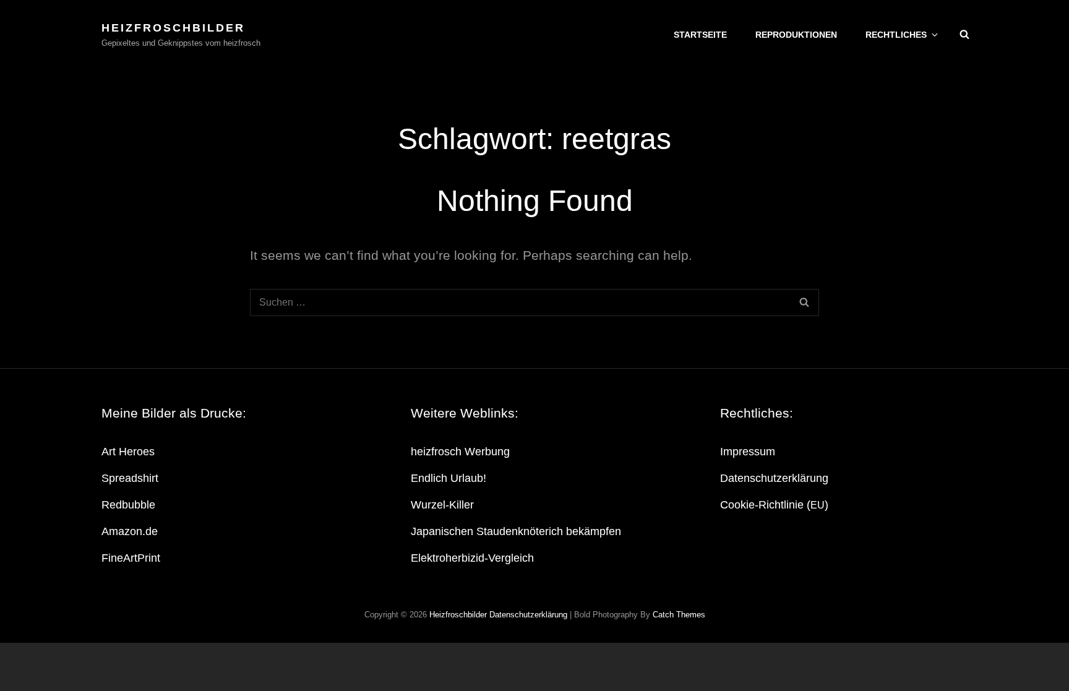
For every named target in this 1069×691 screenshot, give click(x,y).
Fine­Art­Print (130, 558)
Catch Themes (679, 614)
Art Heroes (128, 451)
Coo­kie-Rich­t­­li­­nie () (774, 505)
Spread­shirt (129, 478)
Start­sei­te (700, 35)
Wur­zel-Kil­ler (442, 505)
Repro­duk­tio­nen (796, 35)
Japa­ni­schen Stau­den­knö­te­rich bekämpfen (516, 531)
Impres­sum (747, 451)
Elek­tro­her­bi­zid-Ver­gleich (472, 558)
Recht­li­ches (896, 35)
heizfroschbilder (173, 28)
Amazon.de (129, 531)
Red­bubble (128, 505)
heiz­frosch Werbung (460, 451)
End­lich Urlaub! (448, 478)
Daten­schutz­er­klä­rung (774, 478)
